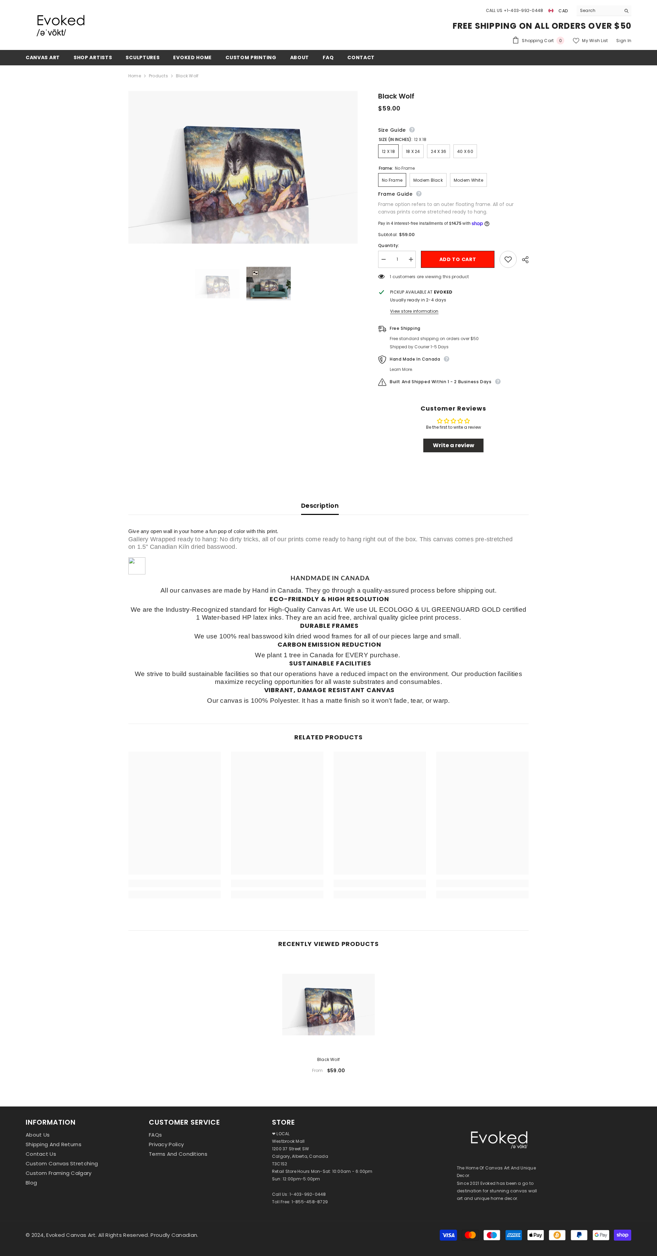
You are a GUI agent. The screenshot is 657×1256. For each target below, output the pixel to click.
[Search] (604, 10)
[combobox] (599, 10)
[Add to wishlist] (508, 259)
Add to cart (457, 259)
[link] (174, 883)
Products (158, 76)
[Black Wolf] (328, 1004)
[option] (328, 1018)
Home (134, 76)
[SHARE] (523, 259)
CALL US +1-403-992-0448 (514, 10)
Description (320, 505)
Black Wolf (328, 1059)
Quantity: (388, 245)
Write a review (453, 445)
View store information (414, 311)
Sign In (623, 40)
